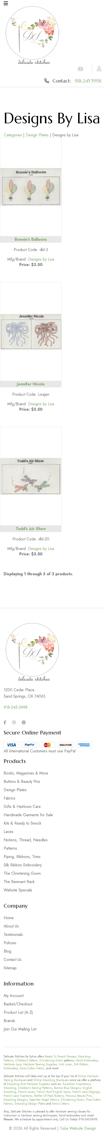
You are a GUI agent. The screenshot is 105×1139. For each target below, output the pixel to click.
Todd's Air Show (31, 529)
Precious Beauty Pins (79, 1096)
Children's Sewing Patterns (35, 1088)
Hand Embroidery (87, 1060)
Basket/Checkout (18, 1004)
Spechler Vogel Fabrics (44, 1099)
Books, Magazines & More (26, 773)
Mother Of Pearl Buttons (49, 1096)
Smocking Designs (15, 1099)
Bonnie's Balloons (31, 239)
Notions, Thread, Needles (26, 840)
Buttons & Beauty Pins (22, 781)
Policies (10, 943)
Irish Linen (65, 1064)
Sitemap (10, 968)
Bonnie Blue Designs (67, 1088)
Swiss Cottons (60, 1103)
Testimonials (13, 934)
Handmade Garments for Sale (28, 815)
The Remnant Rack (19, 882)
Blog (7, 951)
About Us (11, 926)
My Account (13, 995)
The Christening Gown (22, 873)
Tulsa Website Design (78, 1128)
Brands (9, 1021)
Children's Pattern (26, 1060)
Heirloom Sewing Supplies (40, 1064)
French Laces (26, 1092)
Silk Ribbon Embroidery (23, 865)
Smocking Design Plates (30, 1103)
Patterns (10, 848)
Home (9, 918)
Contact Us (12, 959)
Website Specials (18, 890)
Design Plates (37, 135)
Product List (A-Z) (18, 1012)
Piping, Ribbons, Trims (22, 856)
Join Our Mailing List (20, 1029)
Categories (13, 135)
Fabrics (9, 798)
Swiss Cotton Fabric (32, 1068)
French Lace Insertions (18, 1096)
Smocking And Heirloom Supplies (28, 1084)
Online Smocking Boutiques (51, 1080)
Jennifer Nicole (31, 384)
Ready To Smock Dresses (60, 1056)
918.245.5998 (88, 81)
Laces (8, 831)
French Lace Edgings (86, 1092)
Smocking (10, 1088)
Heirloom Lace (12, 1064)
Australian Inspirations (77, 1084)
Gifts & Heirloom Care (22, 806)
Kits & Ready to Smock (22, 823)
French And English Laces (53, 1092)
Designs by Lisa (41, 259)
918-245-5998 (16, 707)
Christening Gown (51, 1060)
